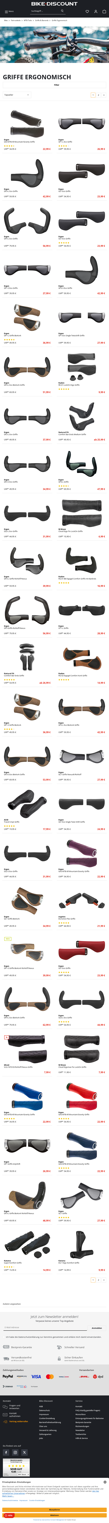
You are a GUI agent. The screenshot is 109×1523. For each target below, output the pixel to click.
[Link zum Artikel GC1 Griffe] (81, 1195)
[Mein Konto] (95, 11)
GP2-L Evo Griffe (11, 433)
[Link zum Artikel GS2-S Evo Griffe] (27, 853)
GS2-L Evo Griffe (10, 530)
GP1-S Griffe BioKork (12, 724)
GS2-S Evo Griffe (10, 870)
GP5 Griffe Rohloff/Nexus (14, 627)
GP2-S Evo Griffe (11, 481)
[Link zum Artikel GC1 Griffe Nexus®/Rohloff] (81, 756)
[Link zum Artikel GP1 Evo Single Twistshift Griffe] (81, 317)
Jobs (41, 1438)
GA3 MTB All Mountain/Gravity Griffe (19, 141)
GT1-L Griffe (63, 627)
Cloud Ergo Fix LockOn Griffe (70, 530)
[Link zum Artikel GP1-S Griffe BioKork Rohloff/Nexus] (27, 950)
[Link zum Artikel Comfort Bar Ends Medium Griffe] (81, 416)
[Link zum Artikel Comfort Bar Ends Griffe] (27, 657)
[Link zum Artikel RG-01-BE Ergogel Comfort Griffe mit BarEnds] (81, 561)
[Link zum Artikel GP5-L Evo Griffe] (27, 221)
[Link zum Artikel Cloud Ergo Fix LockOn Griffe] (81, 513)
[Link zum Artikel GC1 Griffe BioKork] (27, 901)
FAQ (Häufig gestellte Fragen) (88, 1410)
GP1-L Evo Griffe (65, 141)
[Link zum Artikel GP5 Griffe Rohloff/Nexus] (27, 610)
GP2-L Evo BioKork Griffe (68, 724)
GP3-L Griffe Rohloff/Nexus (15, 578)
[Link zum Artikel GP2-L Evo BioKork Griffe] (81, 707)
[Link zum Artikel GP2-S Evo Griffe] (27, 464)
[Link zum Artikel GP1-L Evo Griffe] (81, 124)
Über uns (43, 1426)
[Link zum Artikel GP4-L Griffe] (81, 464)
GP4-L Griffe (63, 481)
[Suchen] (62, 11)
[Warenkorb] (103, 11)
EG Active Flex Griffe (66, 918)
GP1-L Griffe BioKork (12, 334)
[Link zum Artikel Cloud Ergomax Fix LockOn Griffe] (81, 1049)
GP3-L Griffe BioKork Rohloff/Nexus (19, 1212)
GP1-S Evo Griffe (11, 287)
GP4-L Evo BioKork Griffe (14, 1016)
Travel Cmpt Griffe (11, 821)
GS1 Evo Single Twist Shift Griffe (71, 821)
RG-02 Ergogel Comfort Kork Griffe (72, 674)
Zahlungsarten (45, 1434)
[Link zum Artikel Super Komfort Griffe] (27, 1245)
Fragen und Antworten (14, 1407)
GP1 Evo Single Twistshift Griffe (71, 334)
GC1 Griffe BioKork (12, 918)
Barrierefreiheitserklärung (50, 1422)
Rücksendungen (82, 1426)
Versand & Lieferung (47, 1430)
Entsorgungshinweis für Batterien (90, 1418)
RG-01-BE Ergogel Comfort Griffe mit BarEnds (77, 578)
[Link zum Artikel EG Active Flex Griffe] (81, 901)
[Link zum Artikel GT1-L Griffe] (81, 610)
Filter (56, 85)
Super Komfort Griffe (13, 1262)
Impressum (44, 1414)
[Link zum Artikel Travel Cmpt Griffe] (27, 804)
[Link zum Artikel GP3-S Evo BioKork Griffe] (27, 756)
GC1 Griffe (62, 1212)
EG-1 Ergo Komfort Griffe (68, 1262)
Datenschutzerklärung (28, 1337)
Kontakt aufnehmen (14, 1414)
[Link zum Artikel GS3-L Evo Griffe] (81, 1000)
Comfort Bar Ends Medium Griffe (72, 433)
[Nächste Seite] (104, 95)
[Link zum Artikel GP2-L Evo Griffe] (27, 416)
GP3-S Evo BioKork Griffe (14, 773)
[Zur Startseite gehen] (54, 4)
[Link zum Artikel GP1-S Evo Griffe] (27, 270)
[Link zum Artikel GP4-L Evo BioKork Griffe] (27, 1000)
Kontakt (79, 1406)
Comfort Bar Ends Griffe (14, 674)
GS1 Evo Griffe (64, 190)
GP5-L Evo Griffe (11, 238)
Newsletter (80, 1430)
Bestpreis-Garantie (83, 1422)
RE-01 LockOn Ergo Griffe (68, 384)
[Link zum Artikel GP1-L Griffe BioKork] (27, 317)
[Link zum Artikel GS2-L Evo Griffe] (27, 513)
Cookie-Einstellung (47, 1418)
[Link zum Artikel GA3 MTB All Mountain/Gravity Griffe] (27, 124)
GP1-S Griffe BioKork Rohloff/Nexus (19, 967)
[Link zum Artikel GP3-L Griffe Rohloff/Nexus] (27, 561)
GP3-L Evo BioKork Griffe (14, 384)
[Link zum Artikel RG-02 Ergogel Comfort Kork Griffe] (81, 657)
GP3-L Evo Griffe (11, 190)
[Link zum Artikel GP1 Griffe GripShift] (27, 1146)
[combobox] (44, 11)
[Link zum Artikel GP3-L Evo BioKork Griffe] (27, 367)
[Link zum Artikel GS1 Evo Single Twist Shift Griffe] (81, 804)
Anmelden (97, 1328)
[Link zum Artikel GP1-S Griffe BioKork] (27, 707)
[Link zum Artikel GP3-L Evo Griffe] (27, 173)
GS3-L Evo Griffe (65, 1016)
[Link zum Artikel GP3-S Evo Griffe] (81, 270)
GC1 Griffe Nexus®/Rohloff (69, 773)
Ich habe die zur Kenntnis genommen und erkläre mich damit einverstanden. (53, 1337)
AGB (41, 1406)
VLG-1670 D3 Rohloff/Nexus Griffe (18, 1066)
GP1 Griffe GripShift (12, 1163)
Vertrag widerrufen (18, 1421)
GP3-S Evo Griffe (65, 287)
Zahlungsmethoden (13, 1370)
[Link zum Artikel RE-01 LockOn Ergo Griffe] (81, 367)
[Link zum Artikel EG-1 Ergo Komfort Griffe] (81, 1245)
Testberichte (81, 1434)
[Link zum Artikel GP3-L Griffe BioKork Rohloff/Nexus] (27, 1195)
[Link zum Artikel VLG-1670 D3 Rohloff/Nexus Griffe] (27, 1049)
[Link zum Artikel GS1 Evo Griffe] (81, 173)
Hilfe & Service (82, 1438)
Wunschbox (81, 1414)
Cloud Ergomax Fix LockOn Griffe (72, 1066)
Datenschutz (44, 1410)
